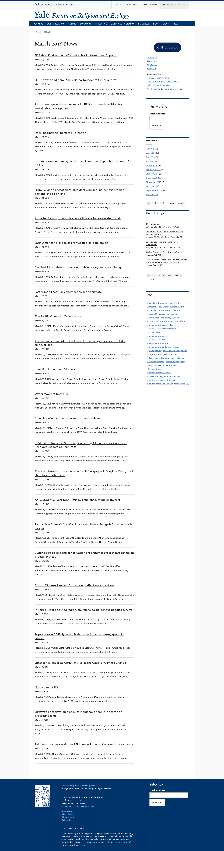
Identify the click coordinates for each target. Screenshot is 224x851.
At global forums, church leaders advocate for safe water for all (78, 218)
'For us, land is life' (47, 687)
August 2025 (152, 194)
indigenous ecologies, (157, 354)
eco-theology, (171, 314)
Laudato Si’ (85, 23)
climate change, (177, 306)
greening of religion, (156, 350)
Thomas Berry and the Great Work (163, 81)
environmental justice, (157, 343)
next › (172, 203)
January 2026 (152, 174)
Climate (72, 23)
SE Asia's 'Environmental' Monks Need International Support (76, 55)
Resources (143, 23)
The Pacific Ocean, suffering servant (59, 316)
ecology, (175, 317)
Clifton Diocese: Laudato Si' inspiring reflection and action (74, 585)
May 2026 (151, 157)
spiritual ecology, (155, 380)
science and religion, (156, 376)
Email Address (157, 113)
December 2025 (153, 178)
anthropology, (162, 303)
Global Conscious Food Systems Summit (164, 252)
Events (166, 23)
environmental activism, (173, 321)
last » (181, 203)
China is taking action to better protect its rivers (68, 418)
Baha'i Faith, (175, 303)
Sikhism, (177, 376)
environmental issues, (157, 340)
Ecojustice (101, 23)
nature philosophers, (175, 361)
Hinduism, (171, 350)
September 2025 (154, 190)
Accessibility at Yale (71, 785)
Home (38, 32)
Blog (176, 23)
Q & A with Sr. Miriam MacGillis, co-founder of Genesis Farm (75, 80)
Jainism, (171, 358)
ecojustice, (166, 317)
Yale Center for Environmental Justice (164, 89)
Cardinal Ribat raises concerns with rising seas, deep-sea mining (78, 267)
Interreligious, (153, 358)
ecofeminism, (153, 317)
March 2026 (152, 165)
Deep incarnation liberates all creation (60, 132)
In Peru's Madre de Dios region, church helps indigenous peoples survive (83, 609)
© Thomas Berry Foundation (78, 806)
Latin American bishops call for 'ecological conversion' (72, 242)
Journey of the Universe (158, 78)
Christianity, (163, 306)
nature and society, (156, 361)
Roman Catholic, (155, 372)
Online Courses (153, 224)
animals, (151, 303)
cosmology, (166, 310)
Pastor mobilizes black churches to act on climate (68, 292)
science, (167, 372)
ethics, (176, 347)
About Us (38, 23)
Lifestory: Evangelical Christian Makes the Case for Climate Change (80, 662)
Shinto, (170, 376)
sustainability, (170, 380)
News (156, 23)
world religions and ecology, (160, 383)
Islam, (164, 358)
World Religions (55, 23)
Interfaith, (173, 354)
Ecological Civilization (122, 23)
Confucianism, (154, 310)
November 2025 (153, 182)
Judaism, (180, 358)
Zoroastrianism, (181, 383)
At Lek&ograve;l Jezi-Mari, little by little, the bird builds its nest (77, 499)
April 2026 (151, 161)
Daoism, (176, 310)
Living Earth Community (158, 85)
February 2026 (153, 169)
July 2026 (150, 149)
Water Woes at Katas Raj (52, 394)
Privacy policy (88, 785)
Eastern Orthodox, (156, 314)
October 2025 (152, 186)
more (151, 279)
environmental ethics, (157, 336)
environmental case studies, (160, 325)
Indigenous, (181, 350)
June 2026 (151, 153)
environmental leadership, (159, 347)
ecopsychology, (154, 321)
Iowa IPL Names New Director (55, 369)
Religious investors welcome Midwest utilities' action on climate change (84, 744)
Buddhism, (152, 306)
